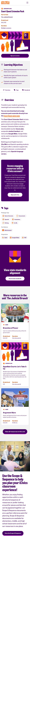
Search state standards (15, 278)
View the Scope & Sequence (13, 533)
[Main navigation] (27, 2)
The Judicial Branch (7, 17)
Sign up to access (15, 55)
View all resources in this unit (15, 431)
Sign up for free (15, 194)
